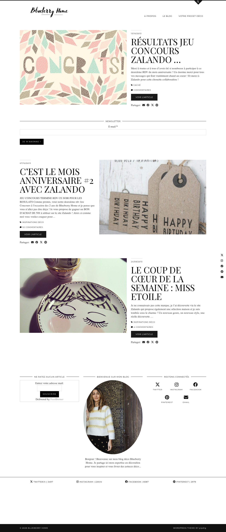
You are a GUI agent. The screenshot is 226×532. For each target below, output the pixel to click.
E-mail (113, 126)
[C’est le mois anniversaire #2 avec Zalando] (152, 197)
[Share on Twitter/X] (152, 105)
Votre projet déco (191, 16)
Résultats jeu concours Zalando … (162, 50)
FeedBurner (56, 399)
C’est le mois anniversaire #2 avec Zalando (57, 180)
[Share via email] (143, 105)
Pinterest (186, 482)
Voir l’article (144, 97)
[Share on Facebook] (148, 105)
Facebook (138, 482)
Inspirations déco (33, 222)
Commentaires (142, 90)
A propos (150, 16)
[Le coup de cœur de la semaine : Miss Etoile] (73, 295)
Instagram (90, 482)
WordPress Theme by (189, 528)
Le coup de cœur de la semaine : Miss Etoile (163, 283)
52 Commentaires (32, 227)
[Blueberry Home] (49, 11)
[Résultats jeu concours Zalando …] (73, 67)
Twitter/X (43, 482)
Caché (137, 85)
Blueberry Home (38, 528)
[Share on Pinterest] (157, 105)
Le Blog (167, 16)
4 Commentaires (143, 327)
